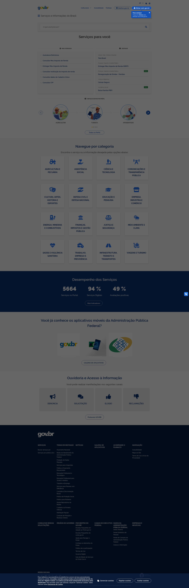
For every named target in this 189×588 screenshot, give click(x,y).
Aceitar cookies (143, 580)
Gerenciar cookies (107, 580)
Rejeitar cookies (125, 580)
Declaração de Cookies (55, 584)
